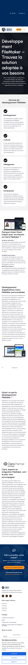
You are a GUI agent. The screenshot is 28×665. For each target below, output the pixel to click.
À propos (4, 603)
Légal (3, 620)
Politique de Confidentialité (9, 622)
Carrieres (4, 605)
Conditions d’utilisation (8, 618)
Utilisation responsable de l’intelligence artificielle (12, 625)
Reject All (14, 662)
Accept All (14, 653)
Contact (4, 610)
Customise (14, 657)
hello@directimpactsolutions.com (14, 574)
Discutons (19, 29)
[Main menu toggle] (24, 29)
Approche (4, 608)
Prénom (5, 636)
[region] (14, 651)
